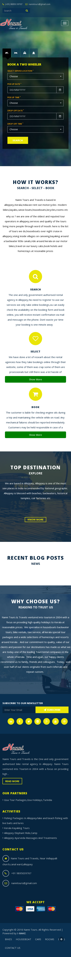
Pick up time (14, 97)
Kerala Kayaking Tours (17, 828)
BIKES (8, 939)
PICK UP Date (14, 84)
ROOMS (49, 939)
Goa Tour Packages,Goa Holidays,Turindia (28, 800)
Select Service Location (20, 70)
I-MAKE (21, 933)
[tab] (6, 53)
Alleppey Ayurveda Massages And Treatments (30, 838)
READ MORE (12, 781)
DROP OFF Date (15, 110)
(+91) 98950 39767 (13, 4)
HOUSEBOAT (23, 939)
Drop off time (15, 123)
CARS (38, 939)
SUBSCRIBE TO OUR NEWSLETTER (22, 703)
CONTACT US (12, 947)
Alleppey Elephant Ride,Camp (20, 833)
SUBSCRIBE (53, 709)
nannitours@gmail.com (39, 4)
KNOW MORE (35, 519)
